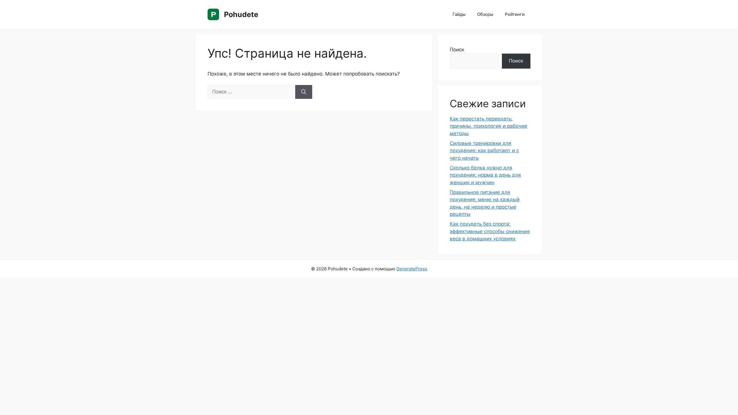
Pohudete (241, 14)
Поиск (457, 49)
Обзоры (485, 14)
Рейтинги (515, 14)
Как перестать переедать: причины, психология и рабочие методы (488, 126)
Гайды (459, 14)
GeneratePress (411, 268)
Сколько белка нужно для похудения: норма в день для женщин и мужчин (485, 175)
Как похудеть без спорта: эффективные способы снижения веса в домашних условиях (490, 231)
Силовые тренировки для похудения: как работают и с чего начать (484, 150)
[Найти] (303, 92)
